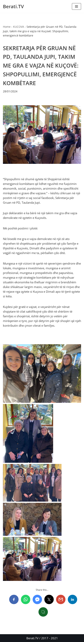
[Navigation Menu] (76, 6)
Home (7, 27)
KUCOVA (18, 27)
